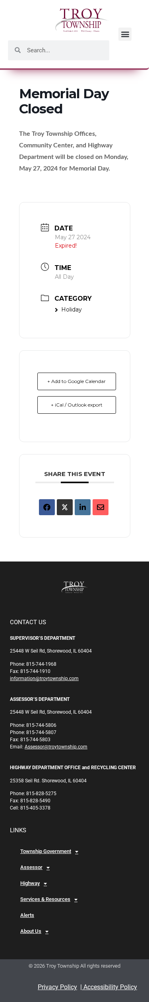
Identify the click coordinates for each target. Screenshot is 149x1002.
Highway (30, 883)
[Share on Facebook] (47, 507)
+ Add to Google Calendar (76, 381)
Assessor (31, 867)
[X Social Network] (65, 507)
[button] (125, 34)
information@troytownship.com (44, 678)
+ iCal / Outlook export (77, 405)
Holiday (71, 309)
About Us (30, 931)
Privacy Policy (57, 987)
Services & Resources (45, 899)
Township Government (45, 851)
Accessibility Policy (109, 987)
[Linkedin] (83, 507)
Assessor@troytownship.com (56, 747)
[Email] (100, 507)
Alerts (27, 915)
